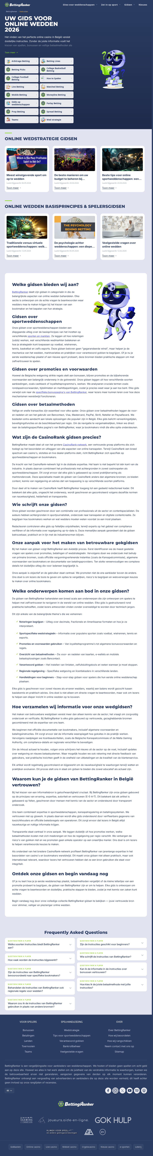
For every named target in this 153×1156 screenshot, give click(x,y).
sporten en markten (39, 336)
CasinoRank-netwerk (75, 444)
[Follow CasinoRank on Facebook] (108, 1091)
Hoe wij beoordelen (119, 1035)
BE (8, 1090)
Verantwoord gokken (72, 1041)
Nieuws (143, 4)
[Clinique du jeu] (62, 1132)
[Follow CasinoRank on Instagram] (115, 1091)
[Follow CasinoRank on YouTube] (130, 1091)
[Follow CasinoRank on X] (123, 1091)
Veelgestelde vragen (71, 1051)
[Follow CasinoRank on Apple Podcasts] (144, 1091)
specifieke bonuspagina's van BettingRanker (61, 392)
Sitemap (119, 1051)
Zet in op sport (109, 4)
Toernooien (28, 1046)
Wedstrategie (71, 1030)
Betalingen (28, 1035)
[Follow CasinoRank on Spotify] (137, 1091)
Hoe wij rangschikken (119, 1041)
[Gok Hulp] (113, 1120)
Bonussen (28, 1030)
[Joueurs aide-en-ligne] (63, 1120)
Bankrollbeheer (72, 1046)
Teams (28, 1051)
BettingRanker (20, 291)
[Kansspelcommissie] (26, 1120)
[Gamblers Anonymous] (89, 1132)
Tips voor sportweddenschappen (71, 1035)
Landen (28, 1041)
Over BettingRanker (119, 1030)
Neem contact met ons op (119, 1046)
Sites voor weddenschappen (79, 4)
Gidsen (128, 4)
